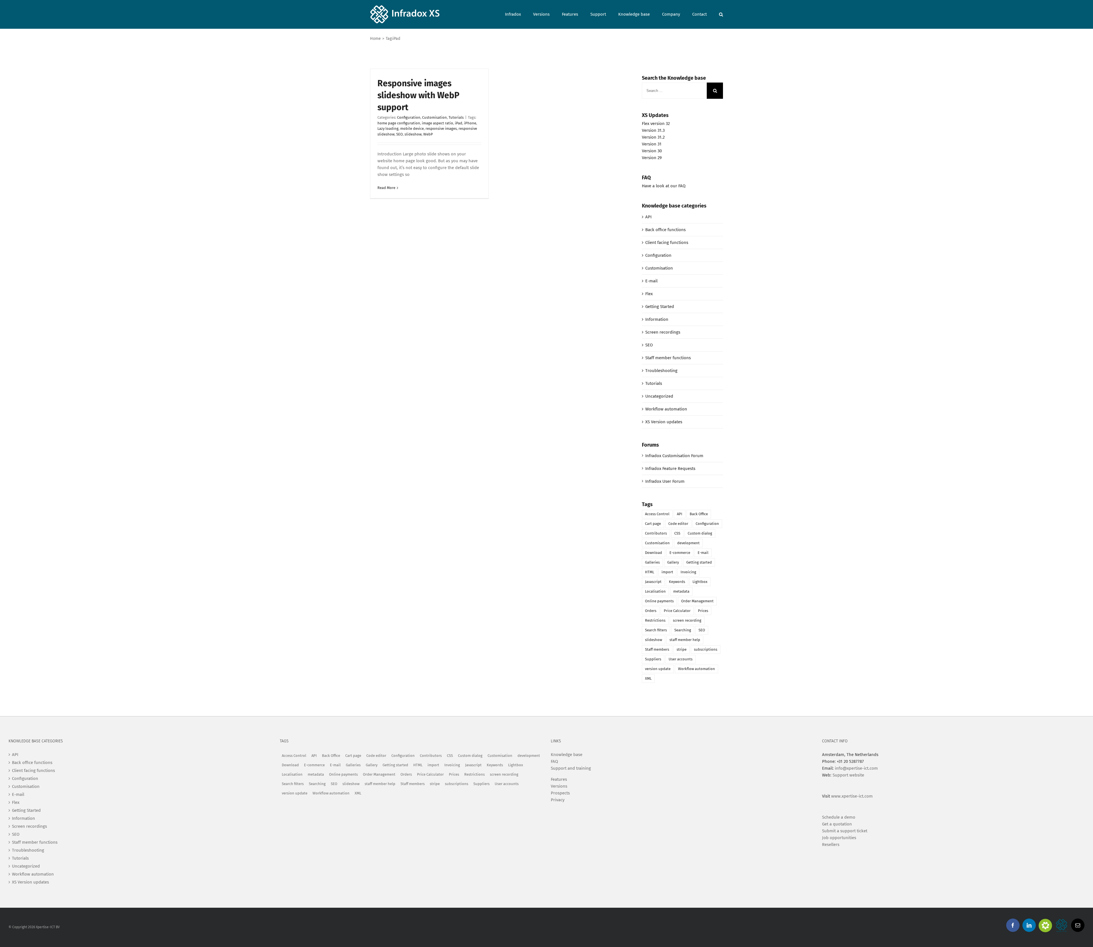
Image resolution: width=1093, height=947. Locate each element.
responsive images (441, 128)
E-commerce (679, 552)
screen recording (687, 620)
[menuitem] (519, 14)
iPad (458, 123)
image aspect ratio (437, 123)
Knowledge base (566, 754)
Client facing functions (666, 242)
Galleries (652, 562)
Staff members (657, 649)
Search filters (656, 630)
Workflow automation (666, 409)
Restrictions (655, 620)
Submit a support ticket (844, 830)
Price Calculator (677, 611)
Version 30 (652, 150)
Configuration (408, 117)
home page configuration (398, 123)
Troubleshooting (661, 370)
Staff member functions (668, 357)
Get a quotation (837, 824)
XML (648, 678)
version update (658, 669)
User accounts (681, 659)
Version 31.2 (653, 137)
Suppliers (653, 659)
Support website (848, 775)
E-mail (651, 281)
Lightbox (700, 582)
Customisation (434, 117)
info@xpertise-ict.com (856, 768)
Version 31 (651, 144)
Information (656, 319)
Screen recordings (662, 332)
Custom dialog (700, 533)
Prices (703, 611)
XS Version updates (663, 421)
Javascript (653, 582)
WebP (428, 134)
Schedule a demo (838, 817)
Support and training (571, 768)
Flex (649, 293)
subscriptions (705, 649)
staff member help (684, 640)
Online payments (659, 601)
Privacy (557, 799)
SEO (399, 134)
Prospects (560, 793)
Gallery (673, 562)
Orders (650, 611)
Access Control (657, 514)
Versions (559, 786)
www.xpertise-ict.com (852, 796)
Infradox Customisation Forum (674, 455)
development (688, 543)
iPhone (470, 123)
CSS (677, 533)
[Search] (721, 14)
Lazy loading (387, 128)
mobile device (412, 128)
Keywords (677, 582)
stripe (682, 649)
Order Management (697, 601)
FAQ (554, 761)
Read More (386, 188)
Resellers (830, 844)
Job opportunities (839, 837)
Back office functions (665, 229)
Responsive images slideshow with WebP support (418, 95)
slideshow (413, 134)
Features (559, 779)
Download (653, 552)
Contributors (656, 533)
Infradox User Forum (665, 481)
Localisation (655, 591)
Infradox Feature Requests (670, 468)
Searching (682, 630)
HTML (649, 572)
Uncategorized (659, 396)
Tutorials (456, 117)
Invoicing (688, 572)
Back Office (699, 514)
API (648, 216)
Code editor (678, 523)
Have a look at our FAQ (663, 185)
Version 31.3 (653, 130)
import (667, 572)
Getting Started (659, 306)
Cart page (653, 523)
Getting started (699, 562)
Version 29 (652, 157)
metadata (681, 591)
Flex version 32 (656, 123)
